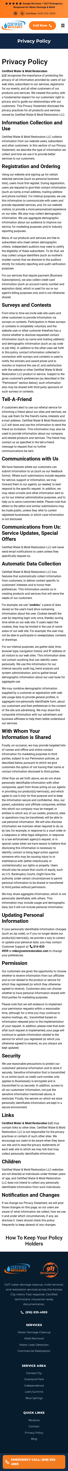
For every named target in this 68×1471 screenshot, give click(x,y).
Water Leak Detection (34, 1344)
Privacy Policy (34, 1432)
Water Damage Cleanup (34, 1332)
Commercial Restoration (34, 1351)
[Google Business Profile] (22, 13)
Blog (34, 1439)
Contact (34, 1426)
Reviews (34, 1420)
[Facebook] (15, 13)
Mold (27, 1169)
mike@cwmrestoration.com (30, 951)
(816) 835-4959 (46, 13)
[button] (63, 25)
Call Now (40, 25)
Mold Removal (34, 1338)
